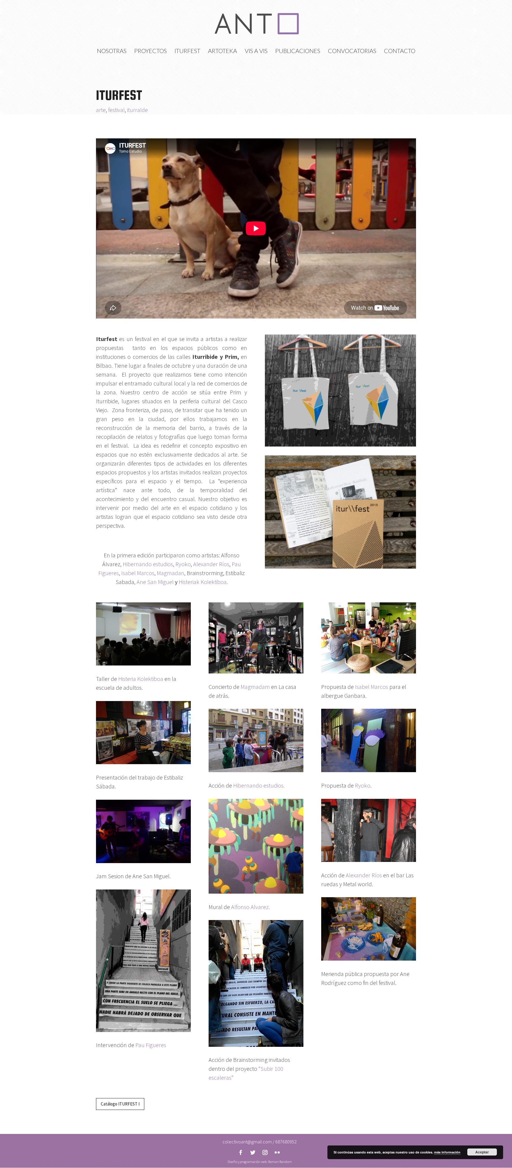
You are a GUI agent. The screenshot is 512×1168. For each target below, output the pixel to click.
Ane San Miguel (155, 581)
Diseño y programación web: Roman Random (260, 1161)
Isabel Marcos (137, 573)
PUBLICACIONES (297, 51)
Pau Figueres (150, 1045)
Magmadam (255, 686)
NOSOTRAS (112, 51)
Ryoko (183, 564)
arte (101, 109)
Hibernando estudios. (258, 785)
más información (447, 1152)
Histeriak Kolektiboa (203, 581)
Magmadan (170, 573)
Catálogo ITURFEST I (120, 1104)
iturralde (137, 109)
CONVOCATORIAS (352, 51)
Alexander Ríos (210, 564)
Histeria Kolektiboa (140, 678)
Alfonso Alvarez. (250, 907)
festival (116, 109)
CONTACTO (399, 51)
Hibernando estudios (148, 564)
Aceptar (482, 1152)
